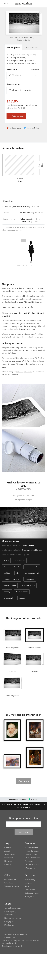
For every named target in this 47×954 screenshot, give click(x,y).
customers (38, 337)
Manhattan (29, 579)
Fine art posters (31, 847)
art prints (32, 63)
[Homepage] (23, 4)
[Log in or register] (39, 3)
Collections (30, 889)
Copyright (8, 921)
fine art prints (27, 307)
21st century (20, 560)
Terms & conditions (12, 908)
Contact (7, 847)
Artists (27, 886)
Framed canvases (32, 857)
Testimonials (9, 854)
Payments (8, 857)
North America (22, 592)
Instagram (29, 896)
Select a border (13, 84)
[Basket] (43, 3)
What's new (30, 868)
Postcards (29, 861)
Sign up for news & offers (23, 818)
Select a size (23, 69)
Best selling (30, 879)
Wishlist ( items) (11, 886)
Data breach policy (12, 918)
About (7, 851)
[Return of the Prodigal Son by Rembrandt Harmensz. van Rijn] (34, 757)
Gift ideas (8, 883)
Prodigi (14, 937)
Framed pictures (32, 851)
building (7, 573)
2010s (6, 560)
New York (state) (28, 585)
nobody (7, 592)
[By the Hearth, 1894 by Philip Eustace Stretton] (34, 730)
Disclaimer (9, 925)
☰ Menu (5, 4)
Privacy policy (10, 911)
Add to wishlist (15, 128)
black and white (31, 567)
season (22, 598)
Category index (31, 893)
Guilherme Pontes (23, 40)
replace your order (24, 372)
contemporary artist (11, 579)
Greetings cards (32, 864)
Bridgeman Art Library (31, 550)
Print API (5, 937)
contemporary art (32, 573)
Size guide (35, 69)
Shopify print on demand (12, 946)
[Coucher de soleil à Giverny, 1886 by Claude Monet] (12, 761)
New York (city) (10, 585)
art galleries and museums (23, 329)
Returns (7, 864)
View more (23, 781)
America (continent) (11, 567)
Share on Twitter (33, 128)
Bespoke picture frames (23, 940)
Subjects (28, 883)
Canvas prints (31, 854)
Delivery (5, 358)
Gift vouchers (10, 879)
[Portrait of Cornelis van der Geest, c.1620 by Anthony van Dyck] (12, 730)
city (17, 573)
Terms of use (10, 915)
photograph (8, 598)
